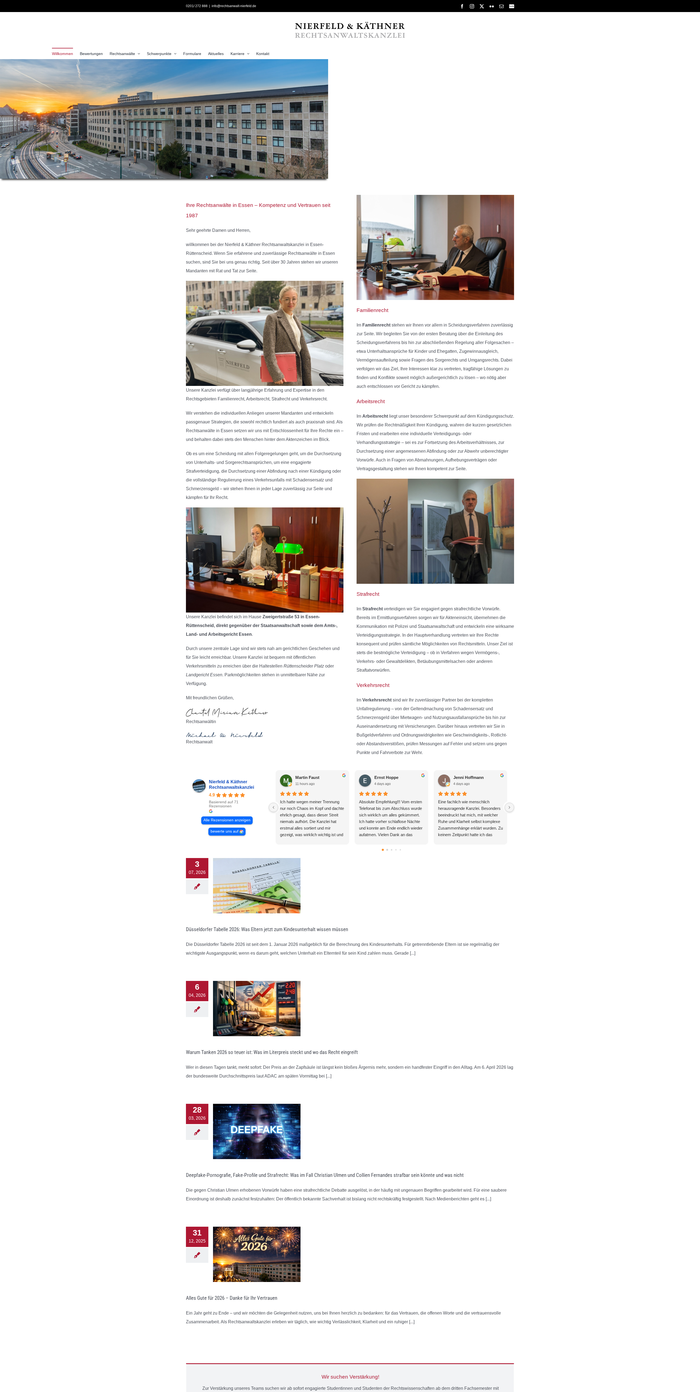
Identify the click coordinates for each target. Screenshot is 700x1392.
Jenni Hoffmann (468, 777)
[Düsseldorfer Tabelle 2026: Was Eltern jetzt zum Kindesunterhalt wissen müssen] (257, 885)
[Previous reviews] (273, 807)
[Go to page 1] (387, 850)
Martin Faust (307, 777)
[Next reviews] (509, 807)
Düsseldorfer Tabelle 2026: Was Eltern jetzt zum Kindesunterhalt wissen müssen (267, 929)
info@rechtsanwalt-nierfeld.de (234, 6)
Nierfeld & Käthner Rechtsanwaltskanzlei (231, 784)
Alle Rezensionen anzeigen (226, 820)
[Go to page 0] (383, 850)
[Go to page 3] (395, 849)
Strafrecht (373, 609)
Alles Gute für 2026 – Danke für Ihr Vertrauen (231, 1298)
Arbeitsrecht (375, 416)
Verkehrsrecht (377, 700)
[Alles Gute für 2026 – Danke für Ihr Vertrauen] (257, 1254)
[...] (412, 953)
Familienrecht (377, 325)
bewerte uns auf (224, 831)
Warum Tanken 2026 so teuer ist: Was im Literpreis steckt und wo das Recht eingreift (272, 1052)
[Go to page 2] (391, 850)
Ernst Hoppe (386, 777)
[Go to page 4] (400, 849)
